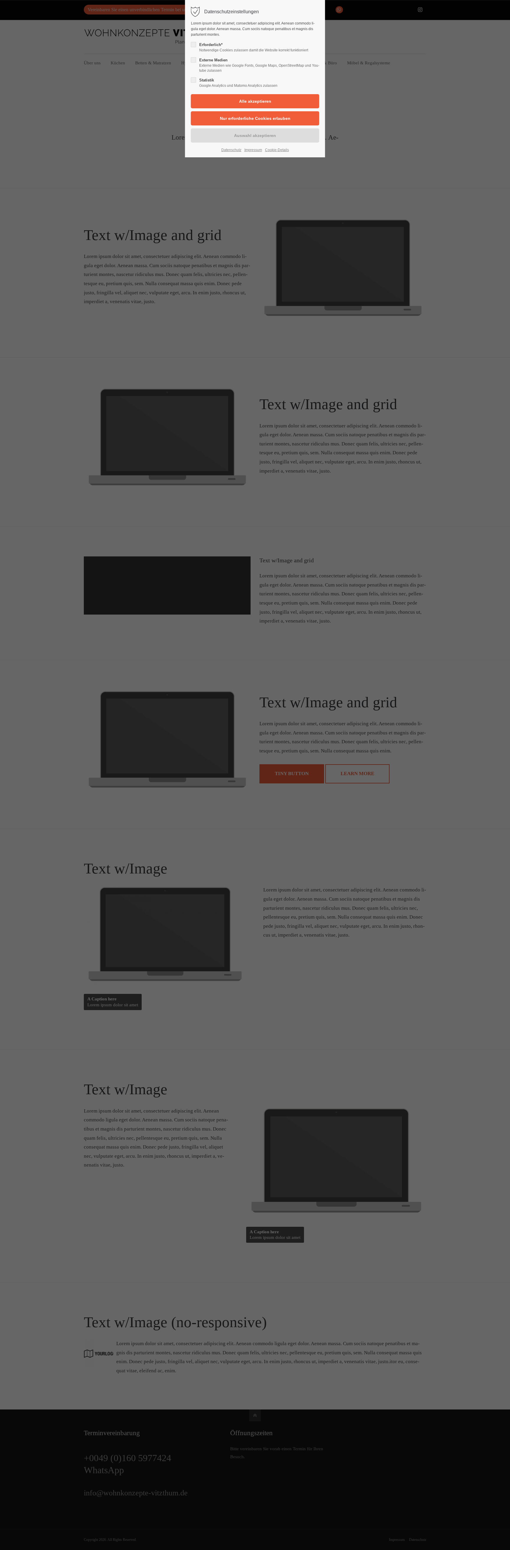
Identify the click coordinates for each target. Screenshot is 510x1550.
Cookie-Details (277, 150)
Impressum (253, 150)
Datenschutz (231, 150)
